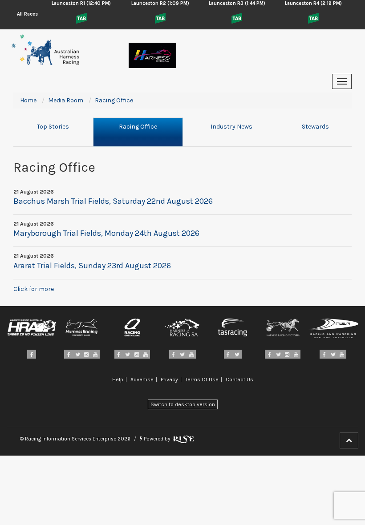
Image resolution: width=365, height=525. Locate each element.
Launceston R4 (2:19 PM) (313, 3)
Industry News (231, 126)
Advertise (142, 379)
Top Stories (53, 126)
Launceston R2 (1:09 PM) (160, 3)
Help (117, 379)
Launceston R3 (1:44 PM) (237, 3)
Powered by (156, 439)
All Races (27, 14)
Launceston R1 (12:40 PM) (81, 3)
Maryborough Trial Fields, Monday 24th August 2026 (106, 233)
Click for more (33, 289)
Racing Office (138, 126)
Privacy (169, 379)
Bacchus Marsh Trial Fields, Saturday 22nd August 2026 (113, 201)
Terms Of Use (202, 379)
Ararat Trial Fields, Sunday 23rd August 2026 (92, 266)
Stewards (315, 126)
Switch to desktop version (182, 404)
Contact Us (239, 379)
